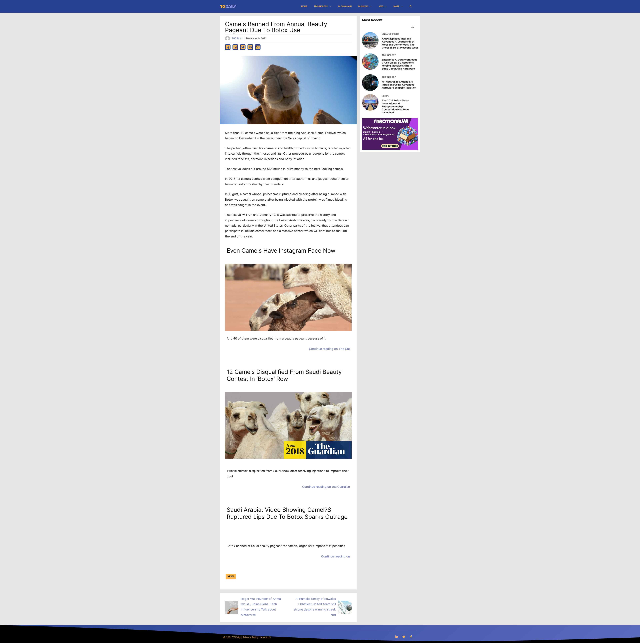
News (231, 576)
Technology (321, 6)
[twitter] (243, 47)
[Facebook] (411, 636)
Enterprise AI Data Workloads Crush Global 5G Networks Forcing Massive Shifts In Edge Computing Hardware (399, 64)
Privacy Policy (250, 637)
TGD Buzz (237, 38)
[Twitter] (403, 636)
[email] (257, 47)
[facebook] (227, 47)
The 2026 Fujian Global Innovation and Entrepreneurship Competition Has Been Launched (395, 106)
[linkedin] (250, 47)
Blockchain (345, 6)
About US (265, 637)
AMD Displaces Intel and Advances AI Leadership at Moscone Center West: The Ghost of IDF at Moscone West (400, 43)
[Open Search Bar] (410, 6)
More (396, 6)
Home (304, 6)
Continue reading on (329, 349)
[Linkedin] (396, 636)
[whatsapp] (235, 47)
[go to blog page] (412, 27)
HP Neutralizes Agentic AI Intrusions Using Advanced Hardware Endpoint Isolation (399, 84)
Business (363, 6)
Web (381, 6)
